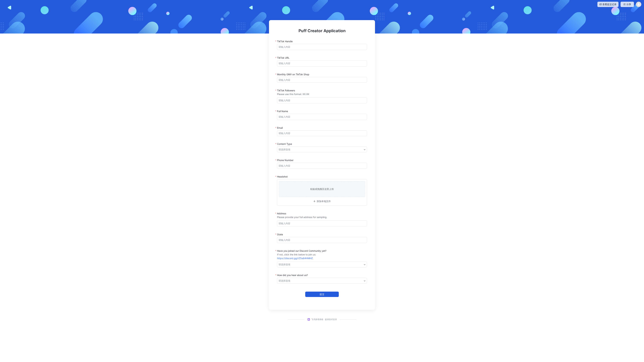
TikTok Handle (285, 41)
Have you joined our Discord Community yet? (301, 250)
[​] (322, 47)
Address (281, 213)
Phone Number (285, 160)
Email (280, 127)
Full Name (282, 111)
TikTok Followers (286, 90)
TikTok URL (283, 57)
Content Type (284, 143)
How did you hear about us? (292, 275)
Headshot (282, 176)
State (280, 234)
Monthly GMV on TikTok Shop (293, 74)
